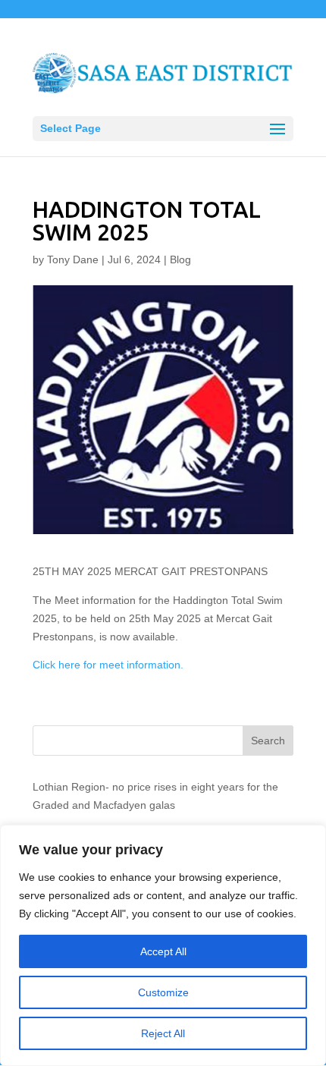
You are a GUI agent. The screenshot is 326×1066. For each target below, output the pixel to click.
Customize (163, 992)
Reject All (163, 1033)
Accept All (163, 951)
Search (268, 740)
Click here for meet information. (108, 665)
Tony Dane (73, 259)
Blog (180, 259)
